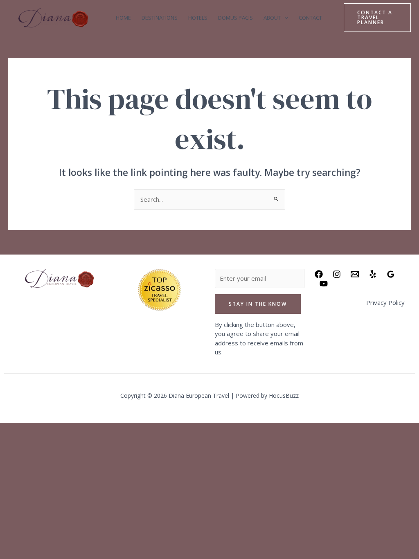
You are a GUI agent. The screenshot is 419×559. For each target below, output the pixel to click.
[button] (284, 17)
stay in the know (258, 303)
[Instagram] (337, 274)
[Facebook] (319, 274)
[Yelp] (373, 274)
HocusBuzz (284, 395)
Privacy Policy (385, 302)
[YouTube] (324, 284)
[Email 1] (355, 274)
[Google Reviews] (391, 274)
